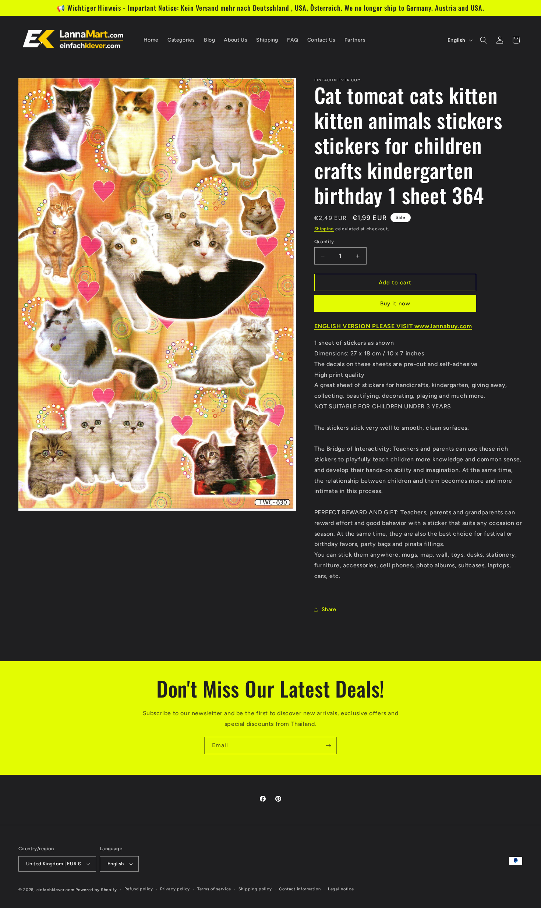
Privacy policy (175, 889)
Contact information (300, 889)
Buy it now (395, 303)
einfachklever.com (55, 889)
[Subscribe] (328, 745)
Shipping (324, 228)
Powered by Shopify (96, 889)
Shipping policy (255, 889)
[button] (483, 40)
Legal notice (341, 889)
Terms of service (214, 889)
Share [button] (329, 609)
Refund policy (138, 889)
